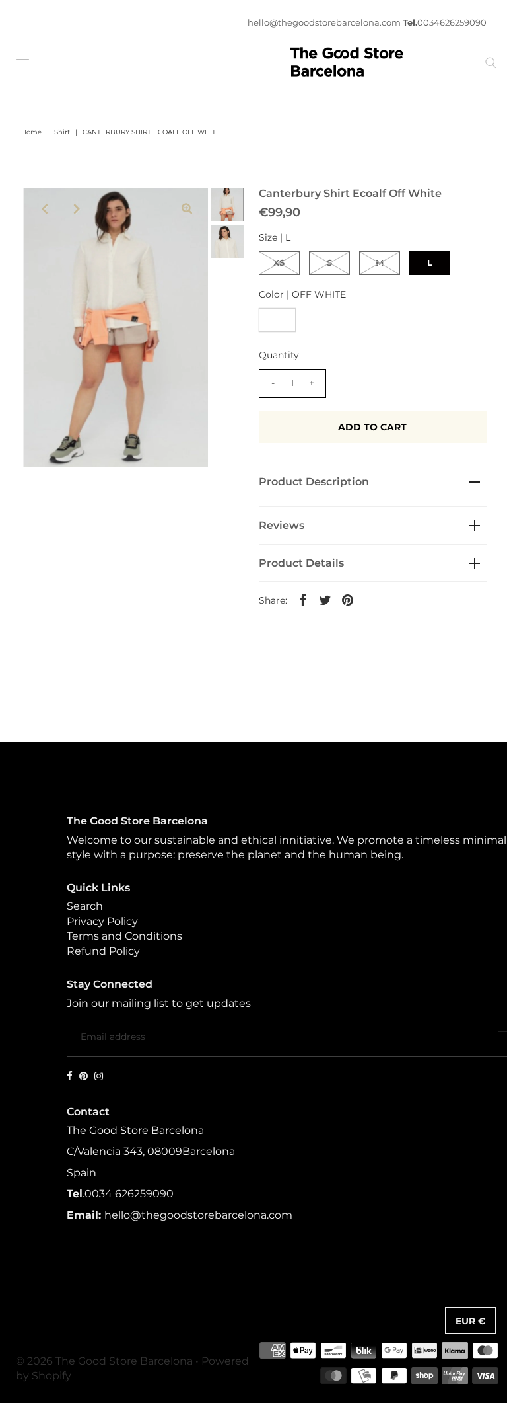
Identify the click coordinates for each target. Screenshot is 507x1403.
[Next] (76, 208)
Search (85, 906)
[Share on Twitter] (325, 600)
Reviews (281, 525)
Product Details (301, 563)
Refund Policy (103, 951)
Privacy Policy (102, 921)
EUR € (470, 1321)
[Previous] (44, 208)
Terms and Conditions (124, 936)
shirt (62, 132)
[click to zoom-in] (186, 208)
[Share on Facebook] (303, 600)
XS (279, 262)
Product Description (314, 481)
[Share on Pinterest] (348, 600)
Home (31, 132)
